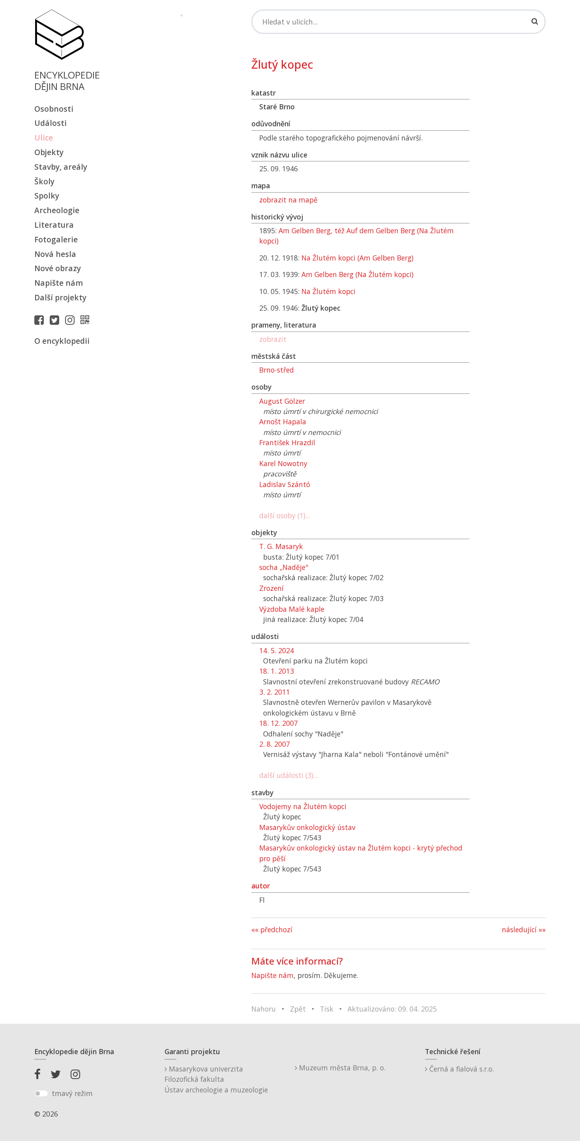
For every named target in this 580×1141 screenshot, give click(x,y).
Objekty (49, 152)
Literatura (54, 224)
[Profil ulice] (86, 319)
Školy (44, 181)
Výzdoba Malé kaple (291, 609)
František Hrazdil (287, 442)
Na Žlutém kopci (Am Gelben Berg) (357, 257)
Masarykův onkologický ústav (307, 827)
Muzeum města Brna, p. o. (341, 1067)
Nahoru (263, 1009)
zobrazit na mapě (288, 199)
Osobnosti (53, 108)
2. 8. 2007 (274, 744)
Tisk (326, 1009)
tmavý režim (72, 1093)
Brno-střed (276, 370)
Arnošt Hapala (282, 421)
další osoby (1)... (284, 515)
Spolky (46, 195)
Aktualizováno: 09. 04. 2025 (392, 1009)
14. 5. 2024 (276, 650)
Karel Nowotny (283, 463)
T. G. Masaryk (281, 546)
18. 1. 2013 (276, 671)
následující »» (524, 929)
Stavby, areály (60, 166)
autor (260, 885)
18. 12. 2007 (278, 723)
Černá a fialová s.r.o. (460, 1069)
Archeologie (56, 210)
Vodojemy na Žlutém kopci (302, 806)
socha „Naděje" (283, 567)
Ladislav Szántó (284, 484)
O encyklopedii (62, 340)
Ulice (43, 137)
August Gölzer (282, 401)
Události (50, 123)
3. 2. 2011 (274, 692)
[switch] (41, 1093)
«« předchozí (271, 929)
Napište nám (58, 282)
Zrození (271, 588)
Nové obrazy (57, 268)
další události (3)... (288, 775)
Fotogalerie (56, 239)
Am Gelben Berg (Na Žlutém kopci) (357, 274)
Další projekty (60, 297)
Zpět (298, 1009)
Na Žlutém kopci (328, 291)
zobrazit (272, 339)
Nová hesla (55, 254)
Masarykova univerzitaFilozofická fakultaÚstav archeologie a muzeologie (216, 1079)
